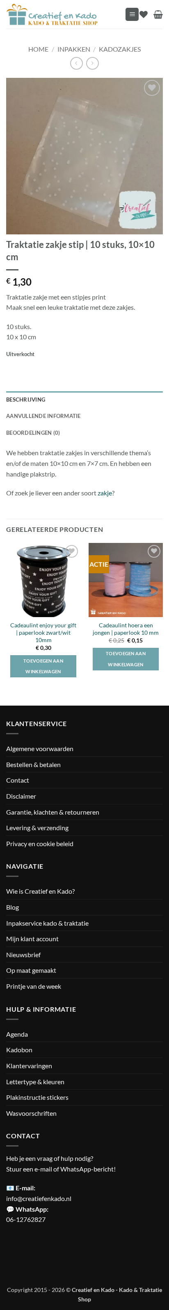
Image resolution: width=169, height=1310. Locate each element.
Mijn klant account (32, 938)
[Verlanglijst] (143, 14)
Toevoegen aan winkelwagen (126, 659)
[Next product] (76, 63)
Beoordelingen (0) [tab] (33, 432)
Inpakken (73, 49)
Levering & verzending (37, 827)
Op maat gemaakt (31, 970)
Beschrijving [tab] (25, 399)
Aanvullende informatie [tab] (43, 416)
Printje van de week (33, 986)
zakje (105, 493)
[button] (132, 14)
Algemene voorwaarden (39, 748)
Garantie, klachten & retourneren (52, 812)
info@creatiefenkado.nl (38, 1198)
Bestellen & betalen (33, 764)
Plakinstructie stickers (37, 1097)
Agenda (17, 1034)
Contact (17, 780)
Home (38, 49)
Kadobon (19, 1049)
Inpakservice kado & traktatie (47, 923)
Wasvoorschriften (31, 1113)
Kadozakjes (120, 49)
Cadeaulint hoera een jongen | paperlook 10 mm (126, 629)
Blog (12, 907)
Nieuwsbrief (23, 954)
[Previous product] (92, 63)
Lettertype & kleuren (35, 1081)
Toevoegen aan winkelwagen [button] (43, 666)
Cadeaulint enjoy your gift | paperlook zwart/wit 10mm (43, 632)
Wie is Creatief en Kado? (40, 891)
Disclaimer (21, 796)
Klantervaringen (29, 1065)
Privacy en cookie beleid (39, 843)
